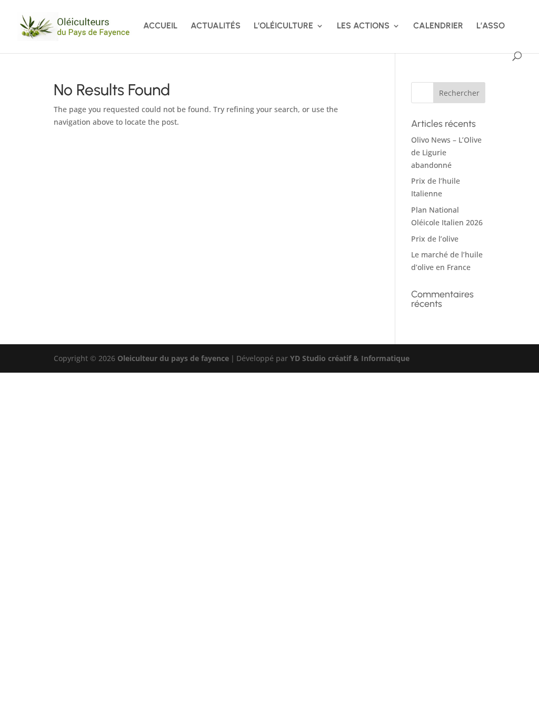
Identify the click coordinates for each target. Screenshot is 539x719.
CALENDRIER (438, 26)
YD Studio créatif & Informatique (350, 358)
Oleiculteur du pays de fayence (173, 358)
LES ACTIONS (363, 26)
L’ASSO (490, 26)
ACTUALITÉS (216, 26)
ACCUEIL (160, 26)
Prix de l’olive (434, 239)
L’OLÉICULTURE (283, 26)
